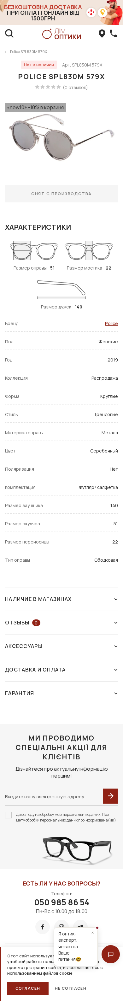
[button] (111, 954)
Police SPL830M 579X (28, 51)
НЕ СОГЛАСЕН (71, 988)
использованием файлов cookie (40, 973)
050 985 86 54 (61, 902)
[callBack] (113, 34)
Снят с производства (61, 193)
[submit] (110, 796)
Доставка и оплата (35, 669)
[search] (9, 34)
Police (111, 323)
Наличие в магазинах (38, 599)
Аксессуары (24, 646)
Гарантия (19, 693)
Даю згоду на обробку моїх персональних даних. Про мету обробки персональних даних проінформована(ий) (66, 817)
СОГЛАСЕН (27, 988)
